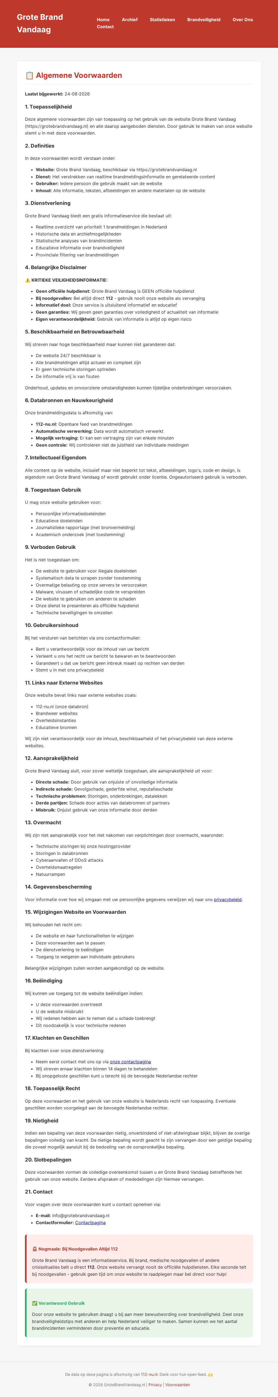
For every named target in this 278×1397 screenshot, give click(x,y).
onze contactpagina (130, 1061)
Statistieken (162, 19)
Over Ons (243, 19)
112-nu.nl (149, 1374)
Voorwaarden (177, 1384)
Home (103, 19)
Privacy (155, 1384)
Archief (130, 19)
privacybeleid (228, 899)
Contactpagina (90, 1222)
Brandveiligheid (203, 19)
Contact (105, 26)
